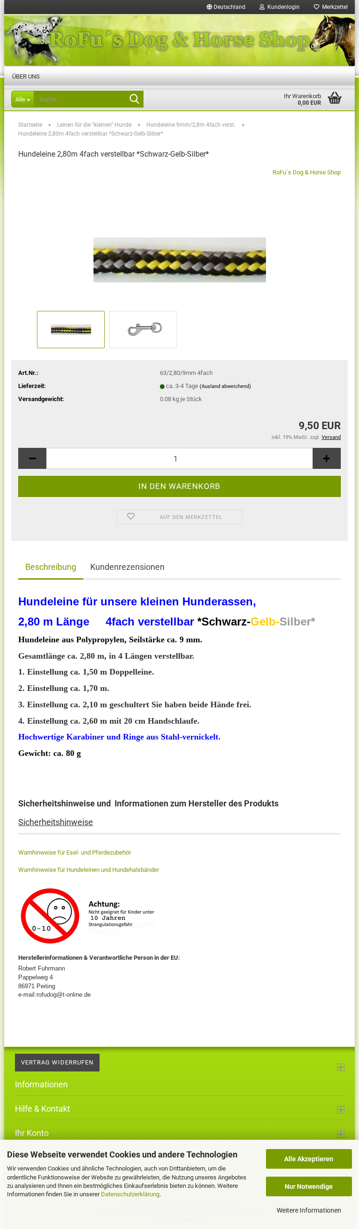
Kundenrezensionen (127, 567)
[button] (226, 7)
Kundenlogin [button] (282, 7)
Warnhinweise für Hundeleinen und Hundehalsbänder (88, 869)
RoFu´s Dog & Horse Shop (307, 172)
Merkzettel (333, 7)
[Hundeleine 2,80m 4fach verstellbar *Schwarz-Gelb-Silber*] (179, 237)
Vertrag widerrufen (57, 1062)
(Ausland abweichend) (225, 386)
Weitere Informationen (309, 1210)
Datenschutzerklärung (130, 1194)
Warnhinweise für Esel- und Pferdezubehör (74, 852)
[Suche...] (135, 99)
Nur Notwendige (309, 1186)
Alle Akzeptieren (308, 1159)
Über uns (26, 76)
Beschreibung (50, 567)
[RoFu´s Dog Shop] (179, 40)
